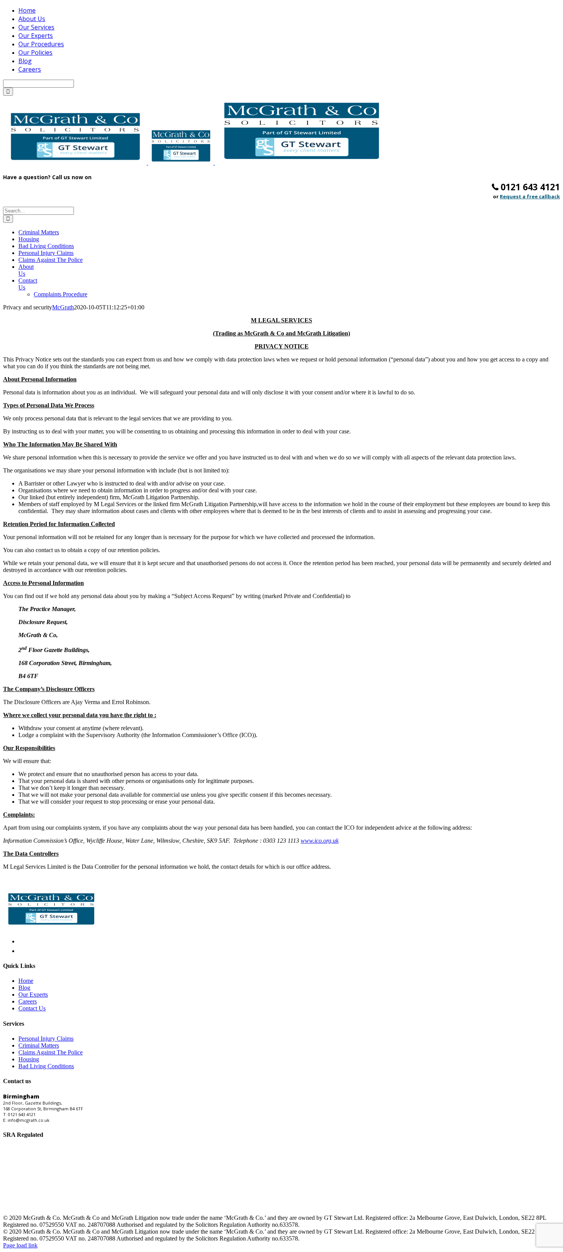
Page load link (20, 1245)
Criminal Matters (38, 1045)
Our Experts (33, 994)
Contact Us (32, 1008)
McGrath (63, 307)
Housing (28, 1059)
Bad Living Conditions (46, 1066)
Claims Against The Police (50, 1052)
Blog (24, 987)
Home (25, 980)
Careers (27, 1001)
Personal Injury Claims (46, 1038)
